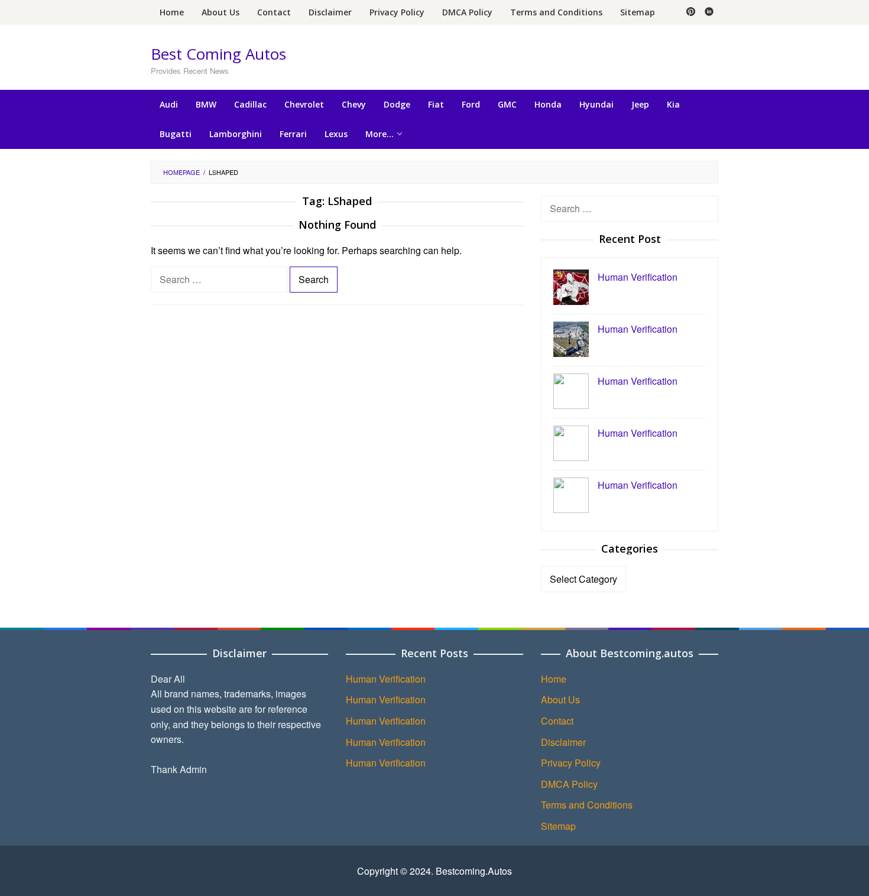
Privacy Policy (571, 763)
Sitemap (558, 826)
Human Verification (386, 679)
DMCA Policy (569, 784)
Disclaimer (563, 742)
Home (553, 679)
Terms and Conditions (587, 804)
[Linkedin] (709, 12)
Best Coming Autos (218, 53)
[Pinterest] (691, 12)
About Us (560, 699)
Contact (557, 721)
